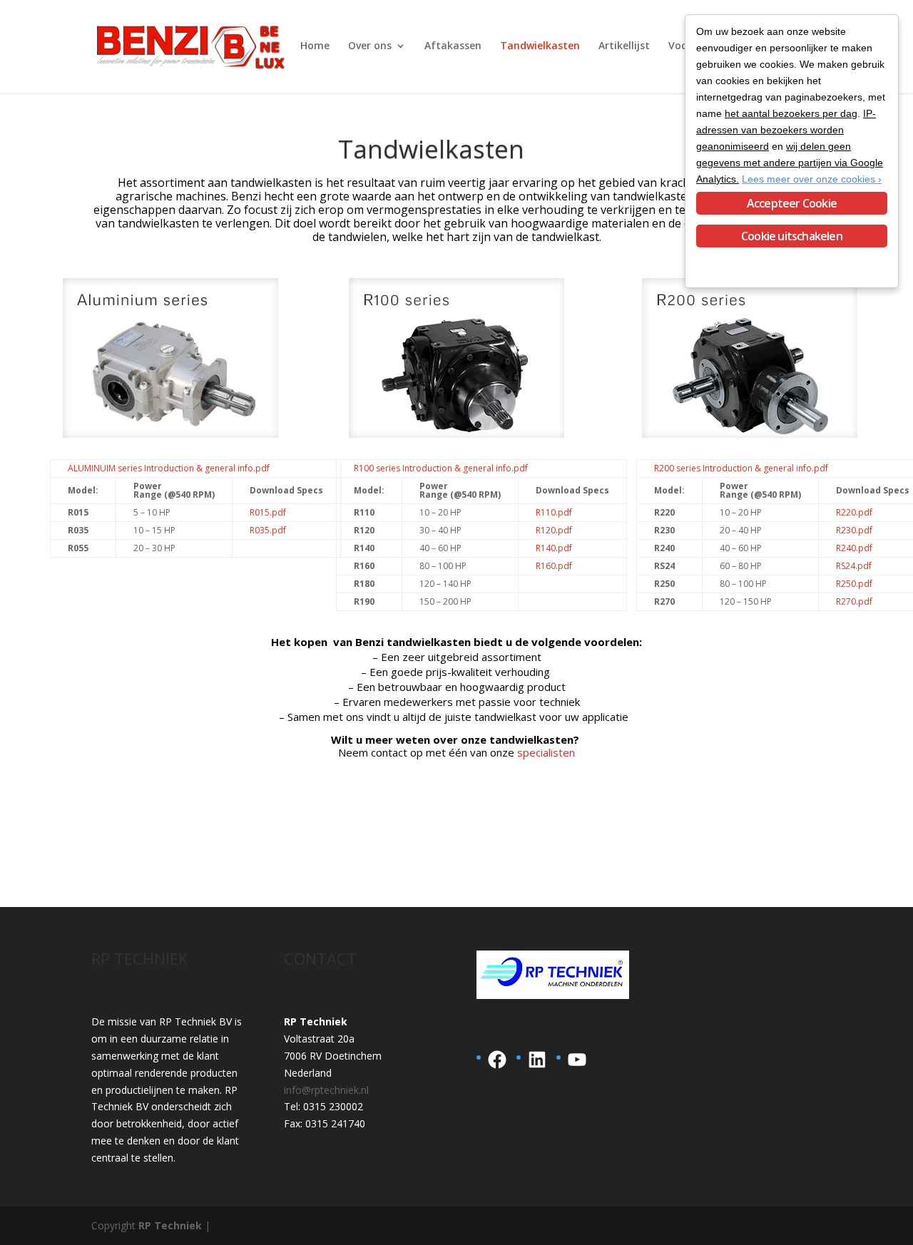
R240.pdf (854, 548)
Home (315, 46)
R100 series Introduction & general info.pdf (441, 468)
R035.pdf (268, 530)
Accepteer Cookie (792, 203)
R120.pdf (554, 530)
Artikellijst (624, 46)
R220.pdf (854, 512)
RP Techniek (170, 1225)
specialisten (546, 752)
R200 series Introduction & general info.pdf (741, 468)
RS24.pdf (854, 566)
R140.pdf (554, 548)
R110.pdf (554, 512)
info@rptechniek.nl (326, 1090)
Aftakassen (452, 46)
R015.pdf (268, 512)
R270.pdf (854, 601)
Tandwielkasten (540, 46)
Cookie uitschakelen (791, 236)
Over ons (370, 46)
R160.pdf (554, 566)
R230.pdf (854, 530)
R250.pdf (854, 584)
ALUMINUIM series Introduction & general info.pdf (169, 468)
